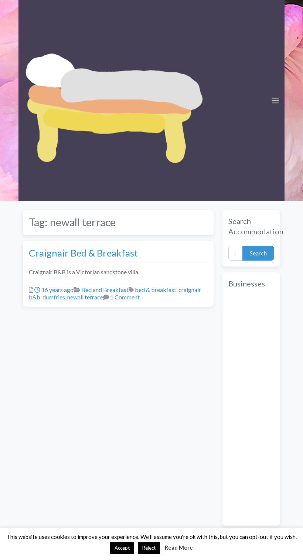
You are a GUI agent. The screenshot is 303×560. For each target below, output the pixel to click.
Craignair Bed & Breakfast (83, 252)
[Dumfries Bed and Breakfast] (113, 99)
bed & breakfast (155, 289)
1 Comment (125, 297)
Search (258, 253)
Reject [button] (149, 548)
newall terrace (85, 297)
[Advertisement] (251, 409)
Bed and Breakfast (105, 289)
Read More (179, 547)
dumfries (53, 297)
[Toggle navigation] (275, 100)
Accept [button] (122, 548)
